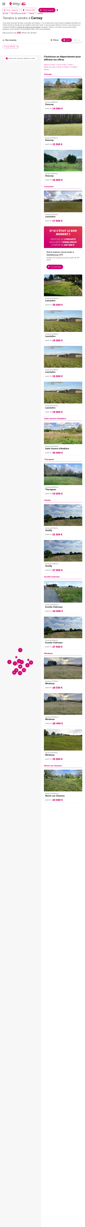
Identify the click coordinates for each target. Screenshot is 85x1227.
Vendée (74, 67)
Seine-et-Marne (63, 67)
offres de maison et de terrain (29, 27)
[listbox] (9, 40)
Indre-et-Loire (49, 65)
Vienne (46, 69)
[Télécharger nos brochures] (57, 10)
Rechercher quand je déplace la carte (22, 58)
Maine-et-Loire (49, 67)
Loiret (70, 65)
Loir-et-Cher (61, 65)
